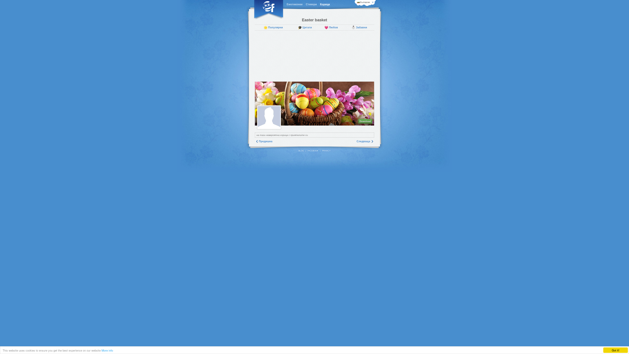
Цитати (305, 27)
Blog (301, 151)
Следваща (364, 141)
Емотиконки (295, 4)
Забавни (359, 27)
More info (107, 350)
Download (365, 121)
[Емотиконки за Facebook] (268, 10)
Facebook (313, 151)
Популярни (273, 27)
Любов (331, 27)
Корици (325, 4)
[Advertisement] (314, 56)
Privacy (326, 151)
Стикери (311, 4)
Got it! (615, 350)
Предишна (265, 141)
